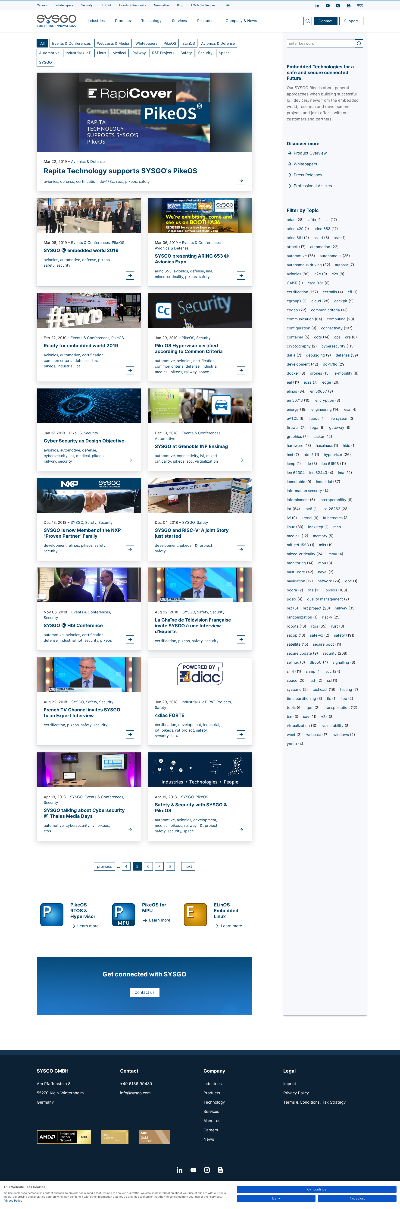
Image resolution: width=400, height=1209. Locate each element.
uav (306, 716)
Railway (139, 53)
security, (92, 640)
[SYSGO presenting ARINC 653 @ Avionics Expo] (200, 215)
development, (56, 545)
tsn (290, 716)
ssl (330, 680)
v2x (325, 716)
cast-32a (316, 283)
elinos (292, 391)
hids (347, 445)
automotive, (71, 259)
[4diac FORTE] (200, 674)
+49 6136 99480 (136, 1083)
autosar (342, 264)
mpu (322, 563)
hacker (318, 436)
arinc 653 (322, 228)
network (325, 581)
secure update (300, 653)
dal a (292, 355)
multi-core (296, 572)
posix (292, 599)
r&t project (313, 608)
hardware (295, 445)
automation (320, 246)
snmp (311, 671)
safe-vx (317, 635)
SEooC (316, 662)
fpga (314, 427)
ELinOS (188, 43)
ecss (308, 382)
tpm (310, 707)
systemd (295, 689)
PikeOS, (189, 337)
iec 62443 (318, 472)
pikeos (106, 640)
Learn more (88, 926)
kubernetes (333, 517)
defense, (68, 181)
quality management (325, 599)
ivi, (203, 455)
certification (298, 292)
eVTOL (293, 418)
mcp (337, 526)
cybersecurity (334, 346)
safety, (50, 265)
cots (318, 337)
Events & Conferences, (91, 242)
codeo (293, 310)
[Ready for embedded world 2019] (89, 310)
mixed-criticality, (170, 276)
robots (293, 626)
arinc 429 (296, 228)
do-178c (330, 364)
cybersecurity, (56, 455)
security (63, 265)
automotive (297, 255)
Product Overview (310, 153)
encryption (325, 400)
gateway (337, 427)
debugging (316, 355)
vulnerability (333, 725)
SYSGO (45, 62)
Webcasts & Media (113, 43)
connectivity (332, 328)
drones (316, 373)
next (188, 866)
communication (301, 319)
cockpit (341, 301)
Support (351, 21)
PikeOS (170, 43)
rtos (47, 831)
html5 (309, 454)
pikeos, (132, 181)
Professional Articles (313, 185)
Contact (326, 21)
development (299, 364)
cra (348, 337)
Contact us (144, 992)
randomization (300, 617)
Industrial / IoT (78, 53)
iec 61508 (331, 463)
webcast (314, 734)
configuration (299, 328)
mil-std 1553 (298, 545)
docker (293, 373)
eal (290, 382)
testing (346, 689)
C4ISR (293, 283)
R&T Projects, (220, 702)
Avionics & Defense (218, 43)
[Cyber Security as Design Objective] (89, 405)
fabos (314, 418)
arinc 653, (164, 271)
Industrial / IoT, (195, 702)
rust (335, 626)
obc (349, 581)
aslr (337, 237)
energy (293, 409)
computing (337, 319)
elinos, (75, 545)
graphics (295, 436)
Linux (101, 53)
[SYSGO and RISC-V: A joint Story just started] (200, 494)
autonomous (331, 255)
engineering (322, 409)
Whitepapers (146, 43)
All (42, 43)
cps (337, 337)
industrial (324, 481)
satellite (294, 644)
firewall (294, 427)
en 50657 (319, 391)
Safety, (91, 522)
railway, (191, 371)
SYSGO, (78, 522)
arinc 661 (295, 237)
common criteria (326, 310)
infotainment (298, 499)
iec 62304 (296, 472)
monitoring (297, 563)
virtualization (206, 461)
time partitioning (302, 698)
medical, (163, 371)
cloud (316, 301)
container (295, 337)
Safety (186, 53)
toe (344, 698)
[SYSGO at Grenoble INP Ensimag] (200, 405)
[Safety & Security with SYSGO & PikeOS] (200, 769)
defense (343, 355)
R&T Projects (163, 53)
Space (224, 53)
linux (291, 526)
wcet (292, 734)
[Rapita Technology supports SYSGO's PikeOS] (144, 112)
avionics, (52, 181)
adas (291, 219)
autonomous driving (305, 264)
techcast (320, 689)
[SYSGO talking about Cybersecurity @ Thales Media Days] (89, 769)
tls (329, 698)
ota (311, 590)
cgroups (294, 301)
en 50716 (295, 400)
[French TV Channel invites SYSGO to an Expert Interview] (89, 674)
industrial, (66, 366)
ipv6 (309, 508)
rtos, (120, 181)
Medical (119, 53)
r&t (290, 608)
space (204, 371)
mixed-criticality (301, 554)
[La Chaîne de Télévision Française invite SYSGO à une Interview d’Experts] (200, 584)
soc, (191, 461)
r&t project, (203, 545)
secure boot (324, 644)
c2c (318, 273)
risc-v (327, 617)
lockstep (316, 526)
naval (323, 572)
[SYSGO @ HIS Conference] (89, 584)
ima (341, 472)
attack (293, 246)
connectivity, (188, 455)
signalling (341, 662)
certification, (88, 181)
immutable (296, 481)
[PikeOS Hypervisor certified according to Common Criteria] (200, 310)
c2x (335, 273)
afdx (312, 219)
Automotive (49, 53)
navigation (296, 581)
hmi (290, 454)
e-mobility (343, 373)
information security (305, 490)
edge (327, 382)
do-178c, (108, 181)
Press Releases (308, 175)
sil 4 (174, 735)
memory (320, 535)
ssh (313, 680)
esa (347, 409)
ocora (292, 590)
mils (323, 545)
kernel (307, 517)
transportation (337, 707)
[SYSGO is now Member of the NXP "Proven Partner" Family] (89, 494)
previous (104, 866)
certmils (330, 292)
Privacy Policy (12, 1200)
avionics (294, 273)
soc (329, 671)
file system (339, 418)
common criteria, (59, 360)
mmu (333, 554)
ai (328, 219)
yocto (292, 743)
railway (341, 608)
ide (309, 463)
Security (205, 53)
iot (77, 366)
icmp (292, 463)
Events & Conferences (71, 43)
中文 (360, 5)
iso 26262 (331, 508)
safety (144, 181)
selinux (293, 662)
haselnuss (325, 445)
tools (292, 707)
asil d (319, 237)
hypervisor (334, 454)
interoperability (333, 499)
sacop (293, 635)
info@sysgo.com (135, 1093)
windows (341, 734)
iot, (72, 455)
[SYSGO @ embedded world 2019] (89, 215)
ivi (289, 517)
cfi (350, 292)
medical (294, 535)
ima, (209, 271)
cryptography (299, 346)
